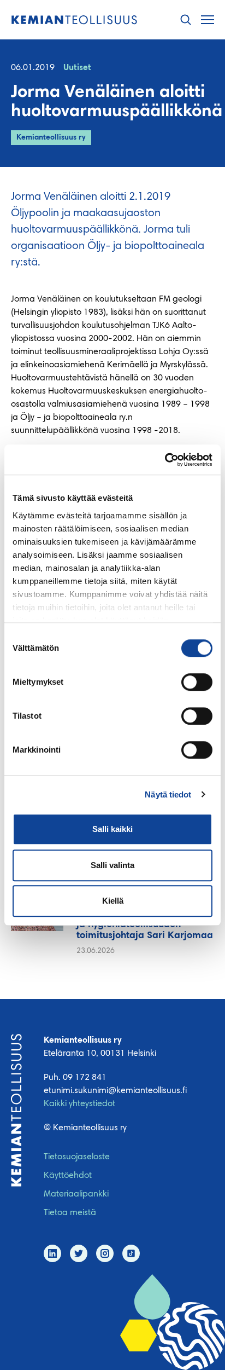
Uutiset (77, 67)
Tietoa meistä (70, 1213)
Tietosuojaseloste (77, 1157)
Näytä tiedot (168, 794)
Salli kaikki (112, 829)
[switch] (196, 682)
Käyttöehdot (68, 1175)
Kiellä (112, 900)
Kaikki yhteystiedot (79, 1104)
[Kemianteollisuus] (74, 20)
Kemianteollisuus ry (51, 138)
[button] (186, 20)
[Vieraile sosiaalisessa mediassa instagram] (105, 1253)
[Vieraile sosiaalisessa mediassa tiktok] (131, 1253)
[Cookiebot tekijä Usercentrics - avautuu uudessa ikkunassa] (164, 460)
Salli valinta (112, 865)
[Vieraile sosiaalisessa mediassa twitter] (78, 1253)
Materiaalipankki (76, 1194)
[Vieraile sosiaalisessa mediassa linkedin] (52, 1253)
